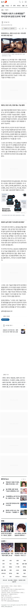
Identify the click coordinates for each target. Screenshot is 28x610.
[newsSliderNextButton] (25, 479)
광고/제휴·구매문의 (12, 580)
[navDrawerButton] (25, 2)
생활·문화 (3, 570)
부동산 (10, 567)
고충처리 (14, 582)
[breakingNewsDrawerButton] (22, 2)
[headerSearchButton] (20, 2)
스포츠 (3, 541)
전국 (3, 563)
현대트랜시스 (5, 319)
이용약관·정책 (22, 580)
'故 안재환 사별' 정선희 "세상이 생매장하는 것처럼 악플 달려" (13, 491)
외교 (10, 563)
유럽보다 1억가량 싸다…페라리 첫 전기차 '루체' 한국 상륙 (10, 331)
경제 (17, 560)
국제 (24, 560)
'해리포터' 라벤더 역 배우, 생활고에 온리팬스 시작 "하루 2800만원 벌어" (13, 484)
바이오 (24, 567)
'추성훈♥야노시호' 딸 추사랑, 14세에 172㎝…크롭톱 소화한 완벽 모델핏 (13, 498)
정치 (3, 560)
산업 (2, 10)
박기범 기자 (6, 22)
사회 (10, 560)
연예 (2, 521)
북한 (17, 563)
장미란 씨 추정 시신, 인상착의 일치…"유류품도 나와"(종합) (12, 512)
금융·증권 (24, 563)
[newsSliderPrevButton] (21, 479)
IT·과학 (17, 567)
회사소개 (5, 580)
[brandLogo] (4, 1)
